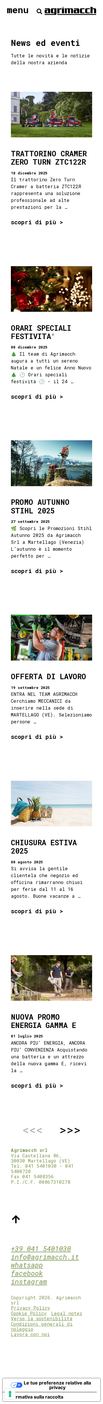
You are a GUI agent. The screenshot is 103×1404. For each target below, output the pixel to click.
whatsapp (27, 1264)
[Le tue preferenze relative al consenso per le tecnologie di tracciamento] (10, 1394)
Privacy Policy (30, 1308)
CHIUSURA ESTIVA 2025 (44, 847)
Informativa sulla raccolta (35, 1397)
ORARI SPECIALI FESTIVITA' (41, 332)
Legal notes (66, 1313)
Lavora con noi (30, 1334)
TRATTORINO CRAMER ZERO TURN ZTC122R (49, 158)
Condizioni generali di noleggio (42, 1326)
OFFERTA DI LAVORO (48, 676)
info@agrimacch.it (45, 1256)
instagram (29, 1281)
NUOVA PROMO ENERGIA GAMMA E (43, 1021)
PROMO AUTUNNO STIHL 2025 (40, 506)
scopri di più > (37, 222)
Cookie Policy (29, 1313)
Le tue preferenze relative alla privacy (57, 1385)
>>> (70, 1130)
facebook (27, 1273)
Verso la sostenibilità (41, 1318)
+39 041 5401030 (41, 1248)
